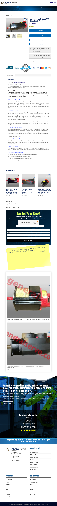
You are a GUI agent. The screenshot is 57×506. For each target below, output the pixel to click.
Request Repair (40, 40)
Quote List (33, 494)
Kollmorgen (8, 487)
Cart (31, 492)
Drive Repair (33, 469)
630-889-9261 (16, 456)
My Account (33, 479)
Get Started (8, 403)
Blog (46, 504)
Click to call (40, 44)
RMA (31, 489)
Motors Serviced (34, 467)
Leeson (7, 489)
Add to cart (40, 30)
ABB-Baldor (9, 479)
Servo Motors (18, 14)
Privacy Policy (40, 504)
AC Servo (24, 14)
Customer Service (34, 482)
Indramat (8, 484)
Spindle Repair (34, 457)
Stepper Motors (34, 459)
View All (8, 496)
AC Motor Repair (34, 452)
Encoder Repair (34, 462)
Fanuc (12, 14)
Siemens (8, 492)
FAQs (31, 484)
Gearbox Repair (34, 464)
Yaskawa (8, 494)
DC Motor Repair (34, 454)
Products (8, 14)
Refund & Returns (34, 487)
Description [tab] (10, 75)
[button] (25, 20)
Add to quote (40, 35)
